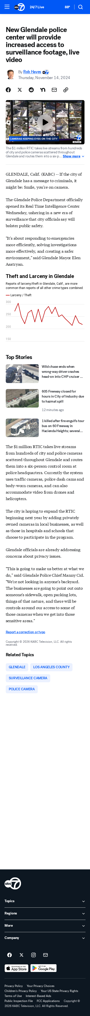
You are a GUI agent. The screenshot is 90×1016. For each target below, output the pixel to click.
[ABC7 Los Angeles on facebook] (9, 955)
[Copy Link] (66, 90)
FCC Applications (48, 1000)
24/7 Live (37, 7)
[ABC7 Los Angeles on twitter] (21, 955)
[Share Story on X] (20, 90)
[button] (7, 7)
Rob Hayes (32, 72)
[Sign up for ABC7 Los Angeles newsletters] (45, 955)
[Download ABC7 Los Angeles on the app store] (16, 968)
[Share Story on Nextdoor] (42, 90)
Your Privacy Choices (40, 985)
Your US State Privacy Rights (59, 990)
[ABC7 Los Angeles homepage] (19, 7)
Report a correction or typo (25, 632)
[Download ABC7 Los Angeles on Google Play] (43, 968)
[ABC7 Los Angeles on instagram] (33, 955)
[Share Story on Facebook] (8, 90)
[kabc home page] (12, 883)
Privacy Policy (13, 985)
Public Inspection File (18, 1000)
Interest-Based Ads (38, 995)
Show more (71, 156)
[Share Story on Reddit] (31, 90)
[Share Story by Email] (54, 90)
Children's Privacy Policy (20, 990)
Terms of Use (13, 995)
